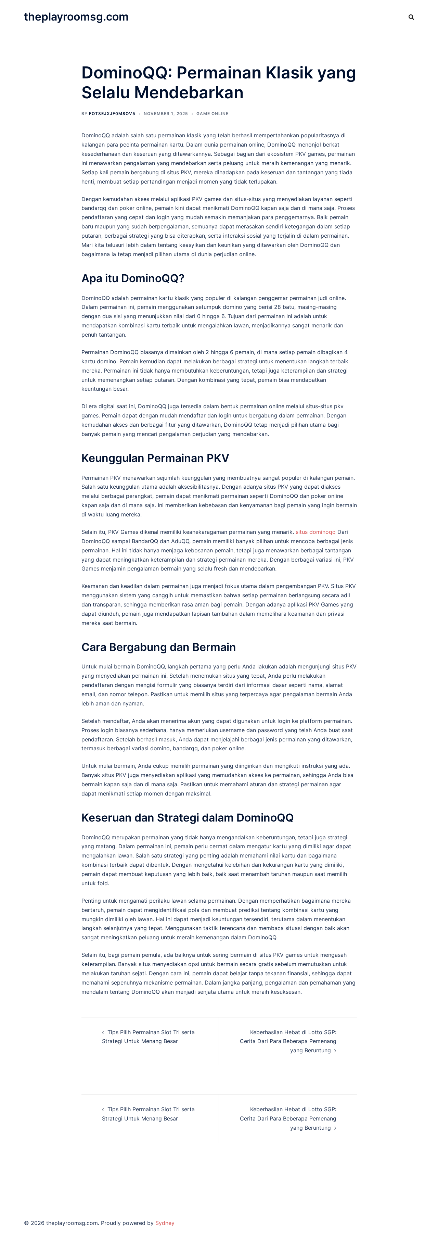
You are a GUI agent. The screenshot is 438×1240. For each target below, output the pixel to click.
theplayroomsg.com (76, 16)
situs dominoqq (316, 531)
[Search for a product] (411, 17)
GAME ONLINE (212, 113)
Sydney (165, 1222)
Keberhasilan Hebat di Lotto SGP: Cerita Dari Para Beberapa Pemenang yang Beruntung (288, 1041)
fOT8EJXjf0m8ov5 (112, 113)
